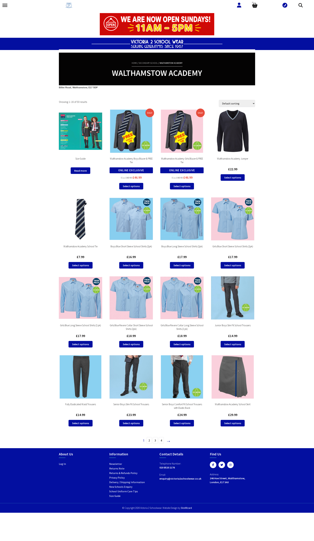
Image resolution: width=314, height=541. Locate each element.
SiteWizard (186, 507)
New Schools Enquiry (120, 486)
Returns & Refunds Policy (123, 473)
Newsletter (115, 463)
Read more (80, 170)
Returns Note (116, 468)
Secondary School (148, 63)
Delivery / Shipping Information (127, 482)
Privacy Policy (117, 477)
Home (134, 63)
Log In (62, 463)
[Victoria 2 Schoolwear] (68, 5)
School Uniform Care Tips (123, 491)
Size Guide (115, 496)
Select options (131, 186)
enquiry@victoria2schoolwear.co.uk (180, 478)
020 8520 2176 (167, 467)
